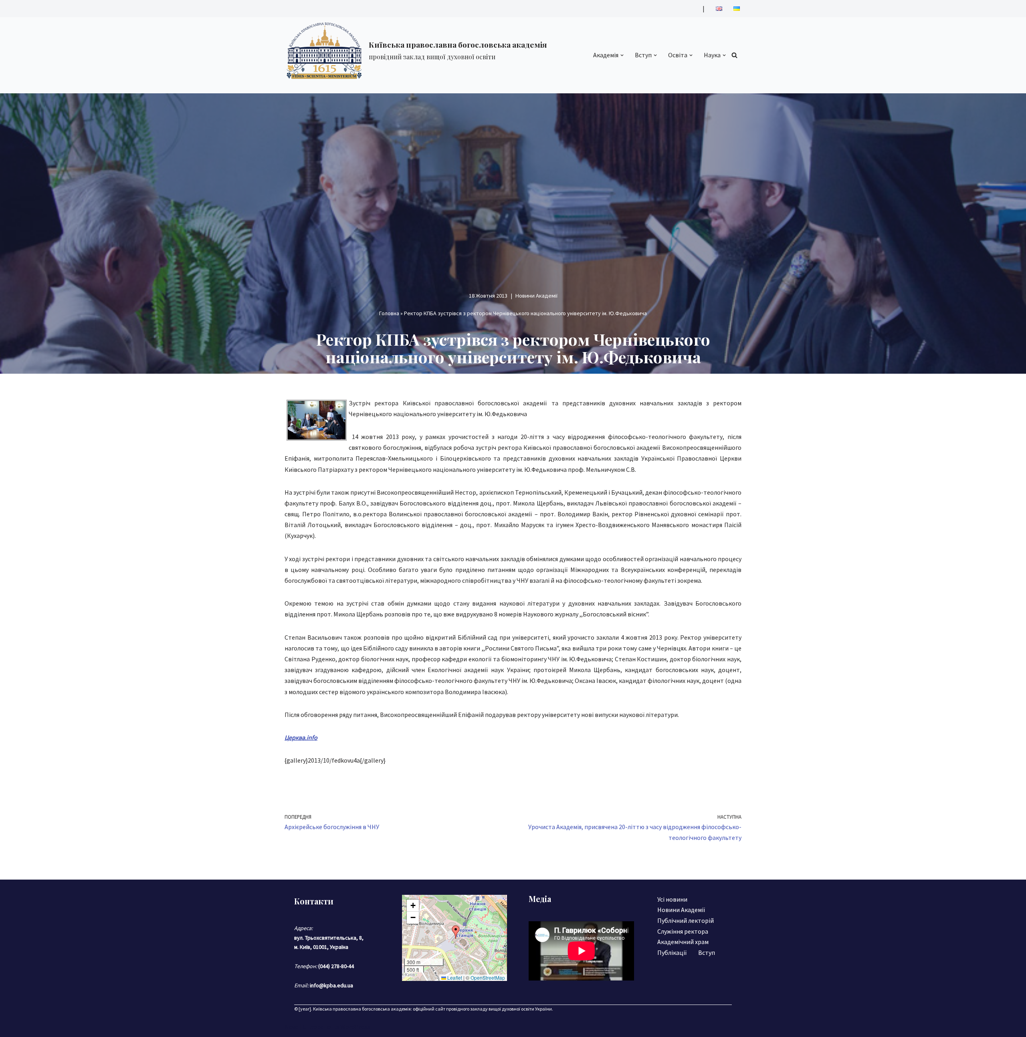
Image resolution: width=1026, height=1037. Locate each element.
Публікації (672, 952)
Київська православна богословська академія (362, 1009)
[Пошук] (734, 55)
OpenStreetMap (488, 977)
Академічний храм (683, 942)
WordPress (355, 1027)
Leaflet (454, 977)
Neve (291, 1027)
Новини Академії (536, 295)
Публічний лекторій (685, 920)
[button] (622, 55)
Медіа (540, 898)
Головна (389, 313)
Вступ (706, 952)
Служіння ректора (682, 931)
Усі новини (672, 899)
